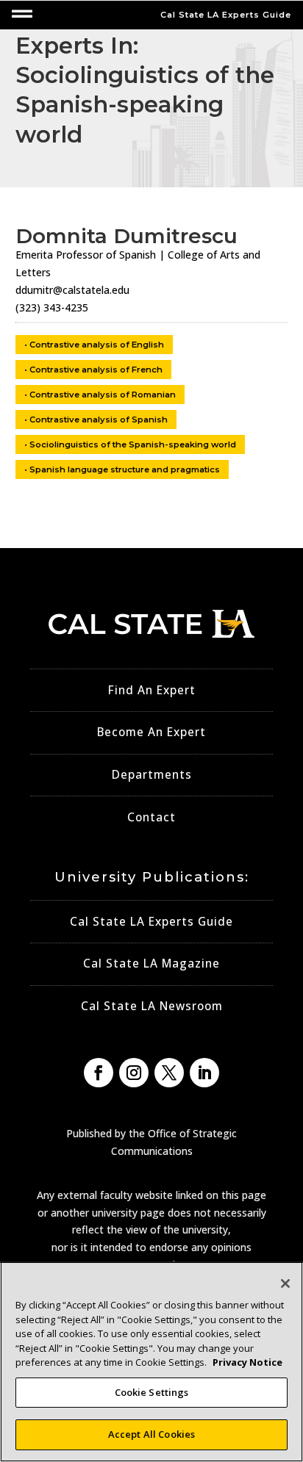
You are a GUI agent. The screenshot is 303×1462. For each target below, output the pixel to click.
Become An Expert (151, 732)
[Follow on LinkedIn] (204, 1072)
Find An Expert (152, 690)
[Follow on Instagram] (134, 1072)
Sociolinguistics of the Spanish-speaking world (132, 444)
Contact (151, 817)
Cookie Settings (152, 1392)
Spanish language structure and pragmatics (124, 469)
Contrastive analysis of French (96, 369)
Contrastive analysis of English (96, 344)
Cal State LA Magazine (151, 963)
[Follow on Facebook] (98, 1072)
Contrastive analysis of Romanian (102, 394)
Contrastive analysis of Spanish (98, 419)
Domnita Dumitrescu (126, 235)
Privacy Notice (247, 1362)
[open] (22, 14)
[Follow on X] (169, 1072)
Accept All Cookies (151, 1434)
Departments (152, 774)
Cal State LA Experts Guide (151, 921)
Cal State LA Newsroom (152, 1006)
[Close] (285, 1283)
